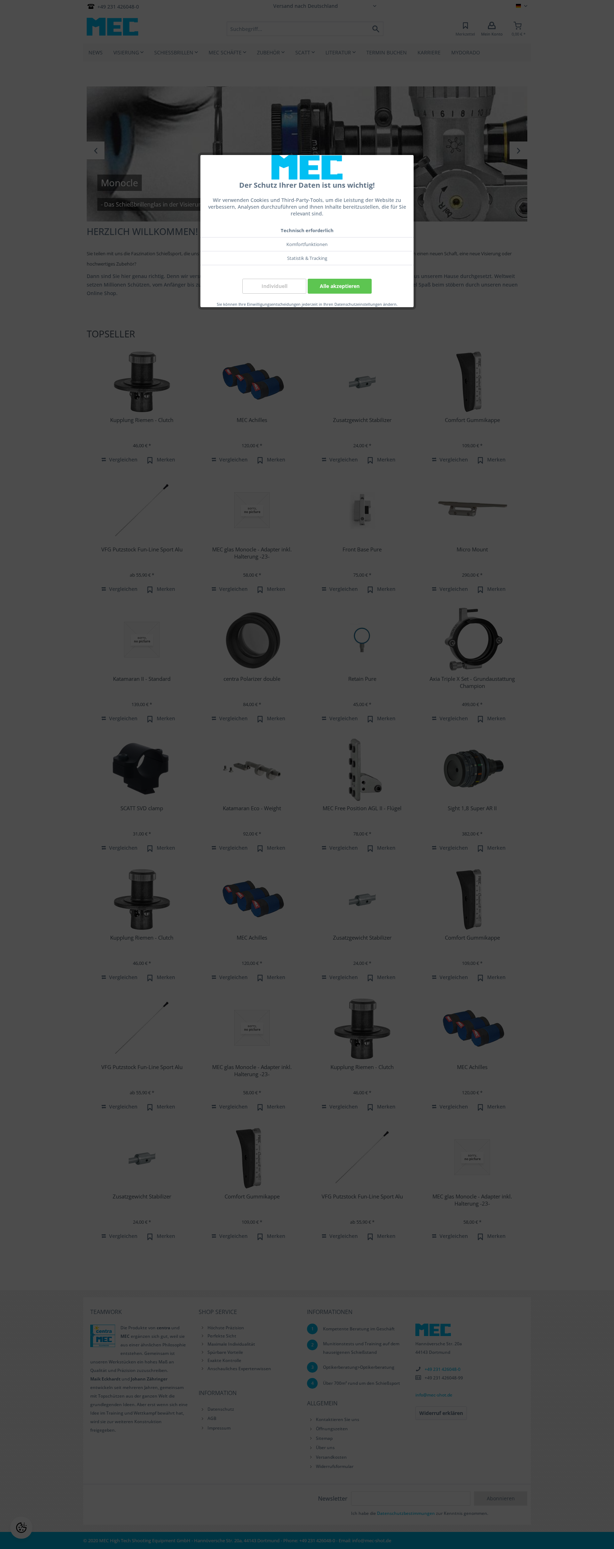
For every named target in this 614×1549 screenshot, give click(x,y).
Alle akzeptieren (340, 286)
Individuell (274, 286)
